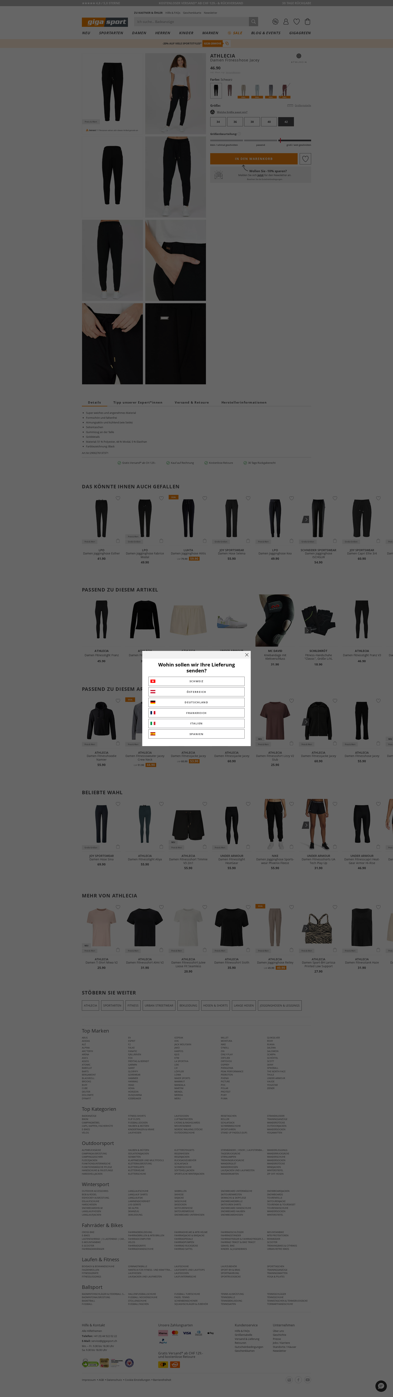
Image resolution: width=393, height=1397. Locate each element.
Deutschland (196, 702)
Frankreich (196, 713)
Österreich (196, 692)
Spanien (197, 734)
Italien (196, 723)
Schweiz (197, 681)
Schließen (247, 655)
